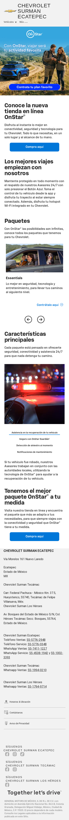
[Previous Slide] (28, 319)
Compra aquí (34, 147)
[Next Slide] (40, 319)
